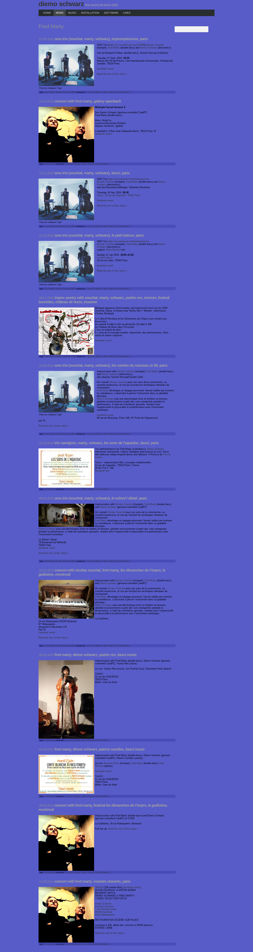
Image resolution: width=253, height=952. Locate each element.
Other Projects (108, 92)
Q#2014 (99, 887)
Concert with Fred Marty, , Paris (92, 881)
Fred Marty (114, 47)
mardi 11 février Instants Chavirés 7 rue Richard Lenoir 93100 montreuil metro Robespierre (105, 909)
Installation (90, 12)
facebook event (105, 68)
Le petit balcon (105, 257)
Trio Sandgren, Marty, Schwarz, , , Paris (107, 443)
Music (72, 12)
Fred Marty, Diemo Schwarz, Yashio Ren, (96, 655)
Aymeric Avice (111, 763)
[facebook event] (131, 887)
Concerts (90, 92)
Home (47, 12)
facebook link (102, 470)
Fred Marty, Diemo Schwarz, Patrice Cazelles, (100, 749)
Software (111, 12)
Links (126, 12)
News (59, 12)
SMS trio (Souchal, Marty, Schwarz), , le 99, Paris (111, 365)
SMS (73, 92)
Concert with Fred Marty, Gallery (88, 101)
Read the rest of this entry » (112, 74)
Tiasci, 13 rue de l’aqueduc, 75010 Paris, (119, 195)
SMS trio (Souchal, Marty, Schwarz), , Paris (101, 39)
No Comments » (123, 92)
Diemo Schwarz (61, 4)
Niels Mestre (113, 249)
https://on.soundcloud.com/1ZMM (127, 44)
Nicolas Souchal (155, 44)
